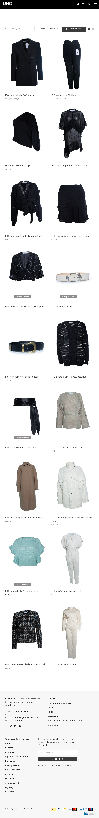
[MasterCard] (74, 810)
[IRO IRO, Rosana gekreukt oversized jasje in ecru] (72, 486)
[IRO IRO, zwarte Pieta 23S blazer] (26, 63)
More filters (76, 29)
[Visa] (80, 810)
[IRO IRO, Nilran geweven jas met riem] (72, 415)
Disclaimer (10, 761)
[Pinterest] (20, 726)
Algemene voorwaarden (16, 756)
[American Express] (86, 814)
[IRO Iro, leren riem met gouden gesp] (26, 345)
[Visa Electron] (85, 810)
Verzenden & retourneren (18, 739)
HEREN (51, 712)
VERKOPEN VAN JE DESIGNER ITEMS (65, 720)
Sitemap (9, 774)
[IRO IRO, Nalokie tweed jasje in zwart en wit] (26, 632)
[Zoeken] (89, 4)
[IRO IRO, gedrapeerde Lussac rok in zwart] (72, 204)
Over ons (9, 752)
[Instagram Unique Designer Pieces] (15, 726)
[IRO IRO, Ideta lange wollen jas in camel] (26, 486)
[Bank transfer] (91, 814)
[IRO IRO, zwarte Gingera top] (26, 134)
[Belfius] (69, 810)
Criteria (9, 743)
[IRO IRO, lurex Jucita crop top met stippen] (26, 274)
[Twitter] (11, 726)
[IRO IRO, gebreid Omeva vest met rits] (72, 345)
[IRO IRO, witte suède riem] (72, 274)
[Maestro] (90, 810)
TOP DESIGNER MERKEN (59, 703)
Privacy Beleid (12, 765)
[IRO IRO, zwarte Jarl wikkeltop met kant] (26, 204)
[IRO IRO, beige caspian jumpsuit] (72, 559)
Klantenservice (12, 769)
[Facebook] (6, 726)
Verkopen (9, 778)
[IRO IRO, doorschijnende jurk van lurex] (72, 134)
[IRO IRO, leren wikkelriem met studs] (26, 415)
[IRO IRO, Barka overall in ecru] (72, 632)
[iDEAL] (53, 810)
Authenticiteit (12, 783)
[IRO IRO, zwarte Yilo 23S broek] (72, 63)
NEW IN (51, 699)
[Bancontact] (64, 810)
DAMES (51, 707)
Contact (9, 748)
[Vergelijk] (78, 4)
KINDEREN (53, 716)
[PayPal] (59, 810)
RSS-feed (9, 791)
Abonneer (57, 759)
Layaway (9, 787)
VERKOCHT (53, 725)
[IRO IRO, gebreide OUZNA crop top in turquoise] (26, 559)
